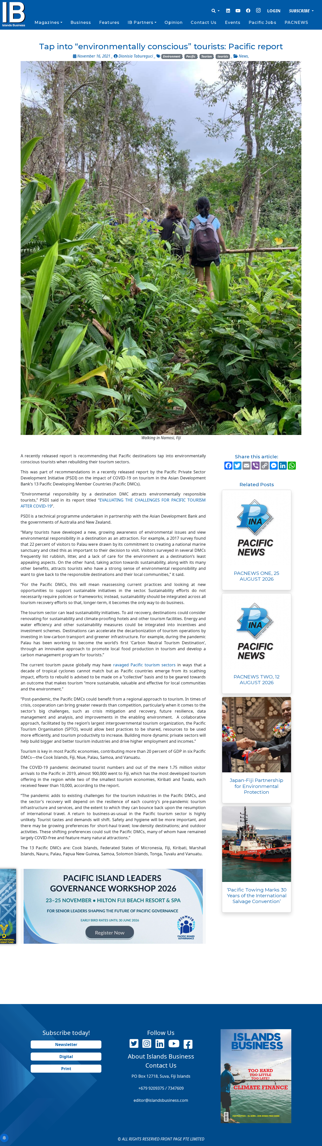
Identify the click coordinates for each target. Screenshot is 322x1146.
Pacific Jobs (262, 22)
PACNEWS (296, 22)
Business (80, 22)
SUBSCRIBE (300, 11)
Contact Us (204, 22)
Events (233, 22)
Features (109, 22)
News (243, 56)
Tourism (206, 56)
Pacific (190, 56)
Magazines (46, 22)
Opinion (174, 22)
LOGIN (273, 11)
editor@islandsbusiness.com (161, 1100)
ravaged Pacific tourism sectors (144, 665)
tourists (223, 56)
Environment (171, 56)
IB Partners (140, 22)
